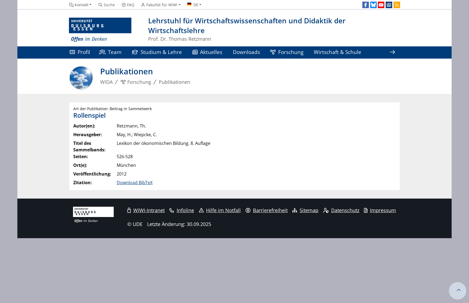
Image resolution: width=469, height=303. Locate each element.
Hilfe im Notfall (223, 210)
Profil (84, 52)
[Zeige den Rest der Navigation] (392, 52)
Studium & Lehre (161, 52)
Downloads (246, 52)
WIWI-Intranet (149, 210)
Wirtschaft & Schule (337, 52)
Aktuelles (211, 52)
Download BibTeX (135, 183)
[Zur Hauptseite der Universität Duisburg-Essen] (100, 30)
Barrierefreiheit (270, 210)
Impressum (383, 210)
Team (115, 52)
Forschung (290, 52)
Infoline (185, 210)
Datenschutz (345, 210)
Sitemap (309, 210)
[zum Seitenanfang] (457, 290)
